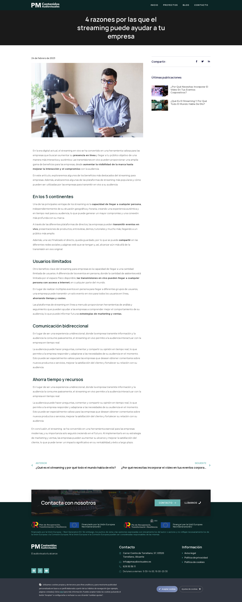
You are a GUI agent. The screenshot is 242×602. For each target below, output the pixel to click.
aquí (62, 592)
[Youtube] (46, 570)
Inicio (154, 5)
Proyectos (170, 5)
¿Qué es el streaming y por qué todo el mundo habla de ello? (189, 102)
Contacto (201, 5)
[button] (167, 502)
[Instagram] (40, 570)
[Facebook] (33, 570)
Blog (186, 5)
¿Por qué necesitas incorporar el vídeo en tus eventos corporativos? (189, 89)
